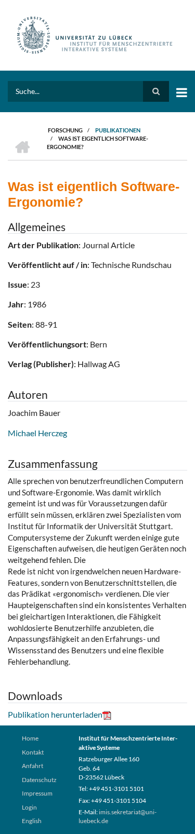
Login (29, 807)
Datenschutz (39, 780)
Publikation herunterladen (55, 714)
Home (30, 738)
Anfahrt (32, 766)
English (32, 821)
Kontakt (33, 752)
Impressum (37, 793)
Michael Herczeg (37, 433)
